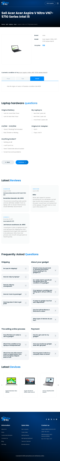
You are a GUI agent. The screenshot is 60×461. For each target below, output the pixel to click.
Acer (15, 24)
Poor (8, 79)
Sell (7, 24)
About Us (3, 429)
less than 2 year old (40, 116)
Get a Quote (24, 429)
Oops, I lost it (38, 132)
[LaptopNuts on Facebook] (46, 419)
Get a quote (50, 3)
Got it (35, 129)
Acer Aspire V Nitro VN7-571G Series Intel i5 (33, 72)
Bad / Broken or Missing (11, 132)
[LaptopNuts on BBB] (56, 419)
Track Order (24, 432)
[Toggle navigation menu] (58, 3)
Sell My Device (25, 435)
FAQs (2, 432)
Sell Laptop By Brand (26, 438)
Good (37, 78)
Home (3, 24)
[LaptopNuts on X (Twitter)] (51, 419)
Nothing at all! (8, 142)
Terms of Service (26, 441)
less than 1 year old (39, 113)
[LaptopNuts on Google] (48, 419)
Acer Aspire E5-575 (8, 221)
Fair (23, 79)
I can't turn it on (8, 145)
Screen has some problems (12, 152)
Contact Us (4, 438)
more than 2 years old (40, 120)
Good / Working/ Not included (13, 129)
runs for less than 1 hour (11, 116)
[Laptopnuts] (5, 3)
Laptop (11, 24)
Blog (2, 441)
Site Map (3, 444)
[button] (58, 385)
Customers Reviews (6, 435)
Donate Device (25, 444)
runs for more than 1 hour (11, 113)
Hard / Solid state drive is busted (14, 149)
